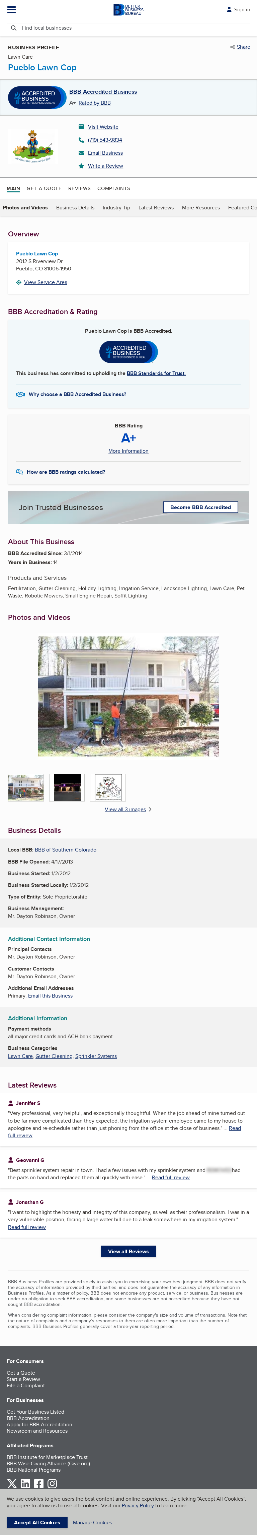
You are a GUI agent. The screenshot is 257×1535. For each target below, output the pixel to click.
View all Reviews (128, 1251)
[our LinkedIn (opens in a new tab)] (25, 1487)
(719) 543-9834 (105, 140)
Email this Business (50, 996)
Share (243, 47)
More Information (128, 451)
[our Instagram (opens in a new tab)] (52, 1487)
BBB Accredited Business (103, 92)
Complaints (114, 188)
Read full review (171, 1177)
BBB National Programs (34, 1470)
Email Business (105, 153)
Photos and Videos (25, 207)
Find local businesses (47, 28)
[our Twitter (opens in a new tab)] (12, 1487)
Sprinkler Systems (96, 1056)
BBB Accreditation (28, 1418)
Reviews (79, 188)
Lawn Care (20, 1056)
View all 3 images (125, 809)
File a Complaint (26, 1385)
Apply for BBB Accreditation (39, 1424)
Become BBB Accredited (200, 507)
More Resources (201, 207)
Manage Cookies (92, 1522)
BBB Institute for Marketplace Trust (47, 1457)
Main (13, 188)
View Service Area (45, 282)
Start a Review (23, 1379)
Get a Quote (44, 188)
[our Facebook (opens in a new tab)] (38, 1487)
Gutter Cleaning (54, 1056)
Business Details (75, 207)
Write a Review (105, 166)
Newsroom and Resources (37, 1431)
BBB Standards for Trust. (156, 373)
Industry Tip (116, 207)
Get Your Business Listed (35, 1412)
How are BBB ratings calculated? (66, 472)
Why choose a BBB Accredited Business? (77, 394)
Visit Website (103, 127)
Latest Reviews (156, 207)
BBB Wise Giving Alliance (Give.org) (48, 1463)
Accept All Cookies (37, 1522)
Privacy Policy (138, 1505)
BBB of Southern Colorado (65, 850)
